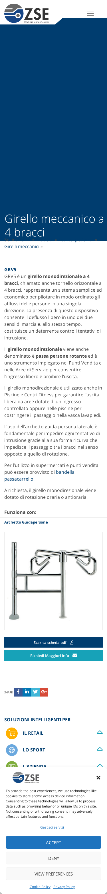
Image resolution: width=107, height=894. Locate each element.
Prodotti (45, 239)
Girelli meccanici (21, 246)
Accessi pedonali (76, 239)
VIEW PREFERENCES (54, 874)
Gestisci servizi (52, 827)
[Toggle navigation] (90, 13)
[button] (98, 777)
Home (24, 239)
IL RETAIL (32, 733)
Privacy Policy (64, 886)
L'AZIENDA (34, 766)
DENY (53, 858)
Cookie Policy (40, 886)
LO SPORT (33, 750)
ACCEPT (53, 842)
